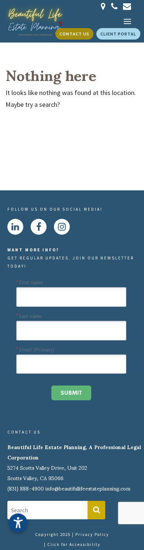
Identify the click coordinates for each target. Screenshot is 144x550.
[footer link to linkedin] (15, 226)
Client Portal (118, 34)
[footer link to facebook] (38, 226)
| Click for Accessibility (72, 544)
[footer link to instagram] (62, 226)
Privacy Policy (92, 534)
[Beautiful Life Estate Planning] (35, 19)
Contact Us (74, 34)
